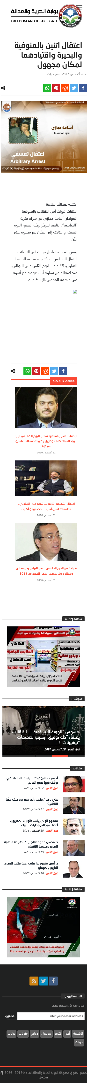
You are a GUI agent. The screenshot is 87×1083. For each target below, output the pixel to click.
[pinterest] (56, 88)
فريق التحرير (73, 749)
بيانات (11, 1033)
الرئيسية (78, 1033)
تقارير (58, 1033)
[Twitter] (43, 981)
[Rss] (33, 981)
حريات (50, 74)
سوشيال (46, 1033)
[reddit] (65, 88)
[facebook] (83, 88)
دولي (34, 1033)
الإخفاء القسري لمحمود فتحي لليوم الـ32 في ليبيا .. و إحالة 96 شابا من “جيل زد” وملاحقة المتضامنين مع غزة (46, 441)
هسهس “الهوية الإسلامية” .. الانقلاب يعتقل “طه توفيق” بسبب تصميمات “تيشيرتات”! (46, 737)
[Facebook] (53, 981)
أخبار (67, 1033)
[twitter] (74, 88)
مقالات (23, 1033)
